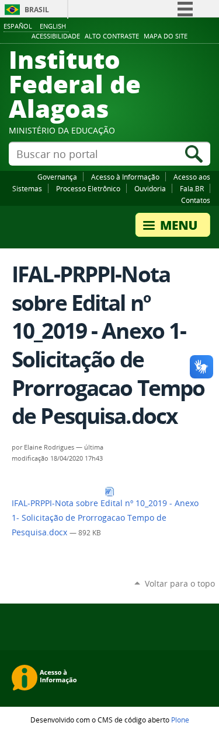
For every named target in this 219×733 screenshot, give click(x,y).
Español (18, 26)
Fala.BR (192, 188)
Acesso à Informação (125, 176)
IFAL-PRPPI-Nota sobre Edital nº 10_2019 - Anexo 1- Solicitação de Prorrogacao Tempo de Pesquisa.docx (105, 517)
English (53, 26)
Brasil (37, 10)
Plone (180, 719)
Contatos (195, 200)
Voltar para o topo (180, 583)
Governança (57, 176)
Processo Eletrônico (88, 188)
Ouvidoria (150, 188)
